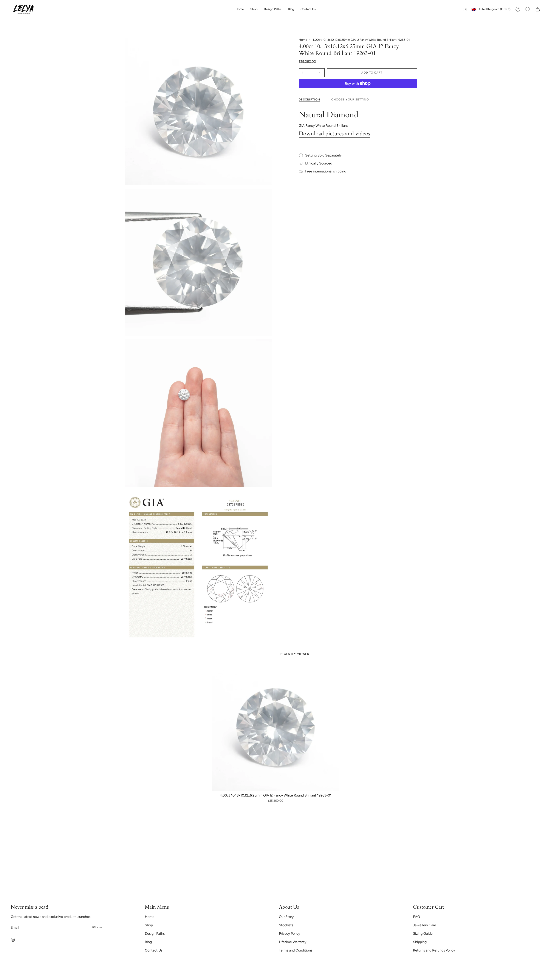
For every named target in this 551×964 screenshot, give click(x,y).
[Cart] (538, 9)
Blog (148, 942)
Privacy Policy (289, 933)
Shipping (420, 942)
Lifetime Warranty (292, 942)
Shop (149, 925)
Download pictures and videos (334, 134)
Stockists (286, 925)
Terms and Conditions (295, 950)
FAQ (416, 917)
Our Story (286, 917)
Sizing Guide (423, 933)
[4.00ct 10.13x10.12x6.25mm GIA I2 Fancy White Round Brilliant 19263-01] (275, 727)
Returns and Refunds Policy (434, 950)
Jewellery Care (424, 925)
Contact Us (153, 950)
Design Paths (155, 933)
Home (303, 40)
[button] (254, 9)
